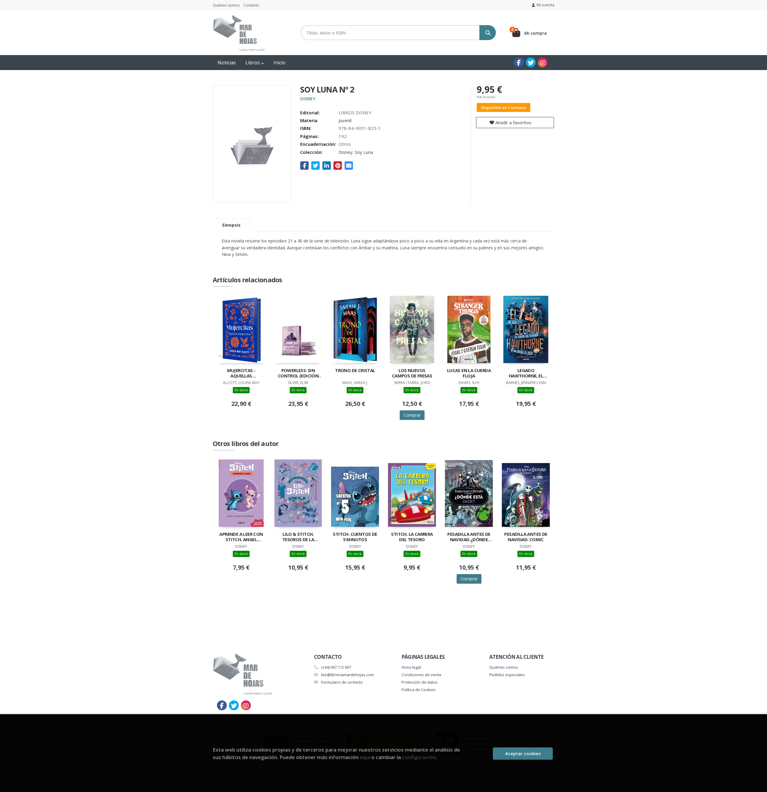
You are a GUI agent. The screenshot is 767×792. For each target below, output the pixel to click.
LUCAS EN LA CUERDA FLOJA (469, 373)
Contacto (251, 5)
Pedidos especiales (507, 674)
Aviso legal (411, 667)
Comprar (412, 415)
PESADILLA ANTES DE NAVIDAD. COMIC (525, 536)
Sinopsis (231, 225)
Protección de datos (419, 682)
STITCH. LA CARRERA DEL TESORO (412, 536)
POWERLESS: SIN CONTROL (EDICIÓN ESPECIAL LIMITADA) (298, 374)
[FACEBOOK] (519, 62)
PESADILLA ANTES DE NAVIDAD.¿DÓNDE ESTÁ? (468, 537)
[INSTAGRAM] (543, 62)
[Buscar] (487, 32)
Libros (253, 62)
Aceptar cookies (523, 753)
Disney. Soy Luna (356, 152)
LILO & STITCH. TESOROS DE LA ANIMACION (298, 537)
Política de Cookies (418, 689)
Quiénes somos (226, 5)
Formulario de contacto (342, 682)
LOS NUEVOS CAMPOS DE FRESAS (412, 373)
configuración (419, 757)
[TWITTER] (531, 62)
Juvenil (345, 120)
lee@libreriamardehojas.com (347, 674)
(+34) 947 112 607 (336, 667)
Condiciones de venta (421, 674)
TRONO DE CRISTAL (355, 370)
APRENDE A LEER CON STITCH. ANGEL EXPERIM (241, 537)
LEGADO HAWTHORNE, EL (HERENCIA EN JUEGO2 (526, 374)
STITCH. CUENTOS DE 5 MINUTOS (355, 536)
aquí (365, 757)
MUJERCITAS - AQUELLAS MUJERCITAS (241, 374)
